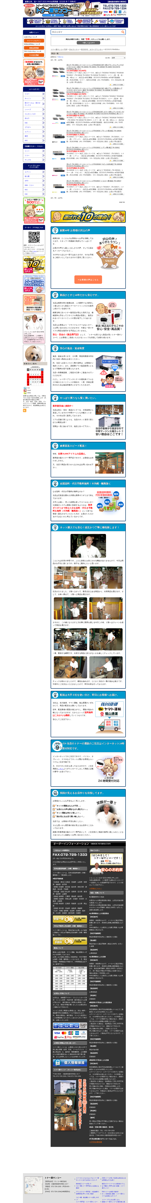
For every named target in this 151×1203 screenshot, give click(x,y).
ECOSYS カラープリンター (92, 49)
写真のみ (60, 57)
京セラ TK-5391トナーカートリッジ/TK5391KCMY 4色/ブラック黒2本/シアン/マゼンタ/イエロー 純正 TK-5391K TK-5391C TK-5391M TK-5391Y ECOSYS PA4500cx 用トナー (94, 90)
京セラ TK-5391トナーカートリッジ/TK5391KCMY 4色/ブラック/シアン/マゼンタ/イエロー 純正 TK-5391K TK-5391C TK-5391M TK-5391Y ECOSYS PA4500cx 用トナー (95, 67)
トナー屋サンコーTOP (59, 49)
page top (122, 202)
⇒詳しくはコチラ (88, 43)
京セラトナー (74, 49)
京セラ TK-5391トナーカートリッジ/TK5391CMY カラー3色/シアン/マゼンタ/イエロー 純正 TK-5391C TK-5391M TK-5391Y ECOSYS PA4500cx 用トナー (95, 113)
